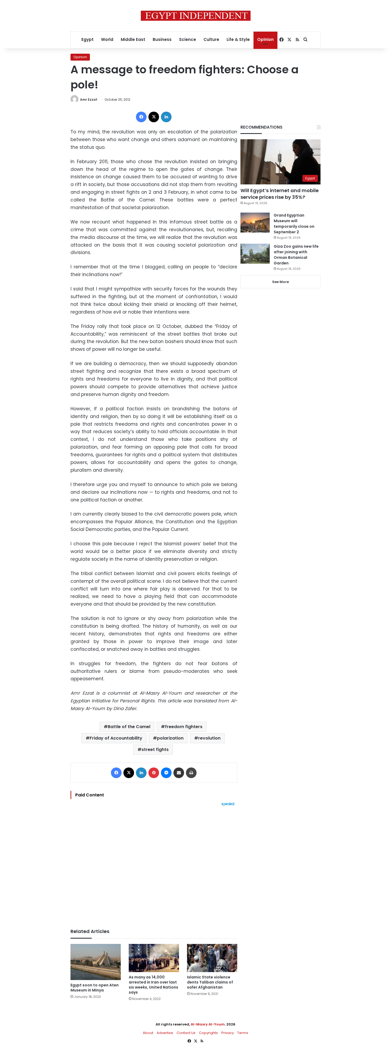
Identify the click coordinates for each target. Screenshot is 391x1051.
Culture (211, 39)
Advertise (165, 1032)
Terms (242, 1032)
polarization (170, 738)
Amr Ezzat (88, 99)
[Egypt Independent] (196, 16)
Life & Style (238, 39)
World (107, 39)
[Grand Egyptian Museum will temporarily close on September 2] (255, 223)
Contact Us (186, 1032)
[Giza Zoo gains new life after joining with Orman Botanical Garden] (255, 254)
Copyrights (208, 1032)
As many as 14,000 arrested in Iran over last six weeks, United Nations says (153, 984)
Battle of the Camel (129, 727)
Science (187, 39)
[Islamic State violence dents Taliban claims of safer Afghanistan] (212, 958)
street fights (155, 749)
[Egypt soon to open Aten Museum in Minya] (95, 962)
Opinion (265, 39)
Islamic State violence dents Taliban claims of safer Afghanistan (210, 982)
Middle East (133, 39)
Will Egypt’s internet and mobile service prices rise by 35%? (279, 193)
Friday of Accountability (116, 738)
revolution (209, 738)
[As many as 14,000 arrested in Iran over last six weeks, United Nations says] (154, 958)
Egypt (87, 39)
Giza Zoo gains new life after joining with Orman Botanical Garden (296, 255)
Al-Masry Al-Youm (208, 1024)
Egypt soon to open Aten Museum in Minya (94, 987)
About (148, 1032)
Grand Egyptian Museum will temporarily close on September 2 (294, 224)
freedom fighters (183, 727)
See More (280, 281)
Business (162, 39)
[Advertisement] (153, 865)
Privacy (227, 1032)
